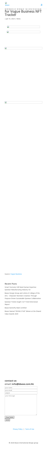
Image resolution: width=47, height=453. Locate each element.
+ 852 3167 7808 (13, 346)
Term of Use (29, 429)
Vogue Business (16, 274)
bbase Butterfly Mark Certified (15, 308)
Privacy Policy (18, 429)
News (19, 19)
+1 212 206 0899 (13, 361)
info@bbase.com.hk (23, 384)
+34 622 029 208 (14, 373)
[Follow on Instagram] (21, 435)
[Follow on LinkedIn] (25, 435)
